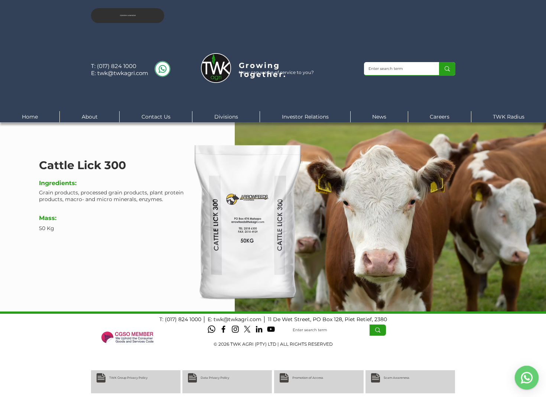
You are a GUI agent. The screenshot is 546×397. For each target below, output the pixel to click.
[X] (247, 329)
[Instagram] (235, 329)
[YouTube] (271, 329)
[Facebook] (223, 329)
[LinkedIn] (259, 329)
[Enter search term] (447, 68)
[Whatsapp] (211, 329)
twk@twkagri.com (122, 73)
